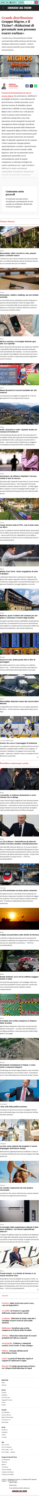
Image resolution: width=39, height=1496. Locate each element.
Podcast (4, 1385)
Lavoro (4, 1402)
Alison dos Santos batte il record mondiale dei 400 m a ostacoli (19, 1337)
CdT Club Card (6, 1397)
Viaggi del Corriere (7, 1400)
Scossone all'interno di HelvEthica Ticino (15, 1352)
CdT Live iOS (5, 1445)
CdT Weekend (6, 1412)
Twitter (4, 1435)
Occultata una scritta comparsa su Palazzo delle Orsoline (17, 1329)
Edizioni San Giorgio (7, 1417)
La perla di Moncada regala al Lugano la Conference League (17, 1359)
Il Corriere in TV (6, 1420)
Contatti (4, 1392)
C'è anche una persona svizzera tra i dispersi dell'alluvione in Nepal (18, 1367)
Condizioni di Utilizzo (8, 1472)
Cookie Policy (13, 1485)
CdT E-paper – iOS (7, 1449)
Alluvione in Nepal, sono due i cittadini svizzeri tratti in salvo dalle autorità (19, 1320)
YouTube (4, 1437)
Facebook (4, 1430)
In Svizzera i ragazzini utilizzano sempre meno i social (15, 1312)
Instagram (5, 1432)
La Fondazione (6, 1459)
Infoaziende (5, 1422)
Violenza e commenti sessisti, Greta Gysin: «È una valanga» (17, 1344)
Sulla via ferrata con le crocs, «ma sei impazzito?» (18, 1304)
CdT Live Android (6, 1447)
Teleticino (4, 1462)
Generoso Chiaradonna (13, 85)
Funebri (4, 1405)
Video (3, 1382)
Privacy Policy (13, 1482)
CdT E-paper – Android (8, 1452)
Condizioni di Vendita (8, 1474)
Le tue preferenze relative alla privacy (19, 1488)
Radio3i (4, 1464)
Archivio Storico (6, 1415)
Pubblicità (4, 1395)
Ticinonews (5, 1467)
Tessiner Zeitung (6, 1469)
